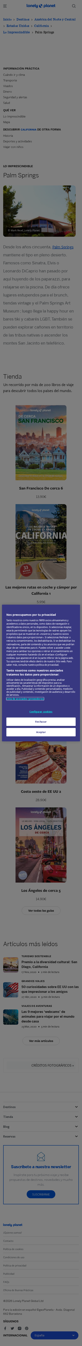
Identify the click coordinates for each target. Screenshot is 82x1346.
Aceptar (41, 732)
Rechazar (41, 721)
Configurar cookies (40, 711)
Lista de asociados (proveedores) (25, 698)
